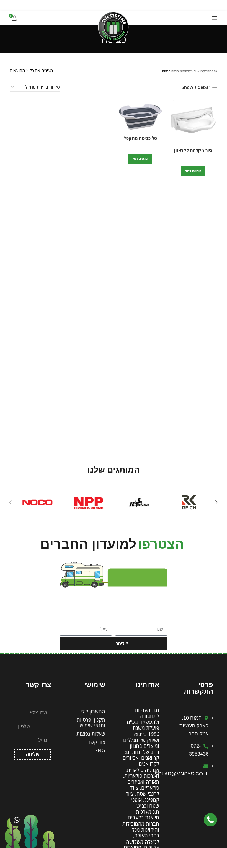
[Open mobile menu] (214, 18)
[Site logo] (113, 27)
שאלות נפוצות (90, 733)
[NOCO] (38, 502)
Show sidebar (196, 87)
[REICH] (189, 502)
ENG (100, 750)
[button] (193, 171)
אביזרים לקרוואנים (205, 71)
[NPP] (88, 502)
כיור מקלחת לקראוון (193, 150)
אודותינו (147, 684)
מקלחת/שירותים (182, 71)
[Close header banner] (7, 5)
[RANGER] (139, 502)
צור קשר (96, 742)
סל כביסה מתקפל (140, 138)
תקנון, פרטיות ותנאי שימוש (91, 722)
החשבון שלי (93, 711)
